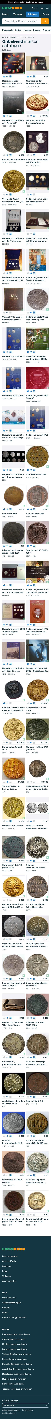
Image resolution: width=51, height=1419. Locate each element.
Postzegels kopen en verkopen (16, 1334)
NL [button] (33, 8)
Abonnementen (9, 1281)
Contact (5, 1307)
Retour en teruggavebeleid (14, 1317)
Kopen (5, 14)
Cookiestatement (9, 1413)
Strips (18, 30)
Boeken (36, 30)
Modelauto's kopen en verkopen (16, 1374)
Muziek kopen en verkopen (14, 1379)
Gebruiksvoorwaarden (11, 1410)
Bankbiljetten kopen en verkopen (17, 1364)
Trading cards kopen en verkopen (17, 1389)
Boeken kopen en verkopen (14, 1349)
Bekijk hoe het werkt (34, 2)
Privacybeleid (27, 1410)
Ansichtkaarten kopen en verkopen (18, 1369)
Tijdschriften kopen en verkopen (16, 1354)
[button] (41, 7)
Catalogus (32, 14)
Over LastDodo (9, 1261)
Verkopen (18, 14)
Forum (45, 14)
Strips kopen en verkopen (13, 1339)
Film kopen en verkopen (13, 1384)
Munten (27, 30)
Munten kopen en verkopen (14, 1344)
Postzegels (7, 30)
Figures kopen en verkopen (14, 1359)
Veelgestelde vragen (11, 1303)
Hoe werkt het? (9, 1297)
